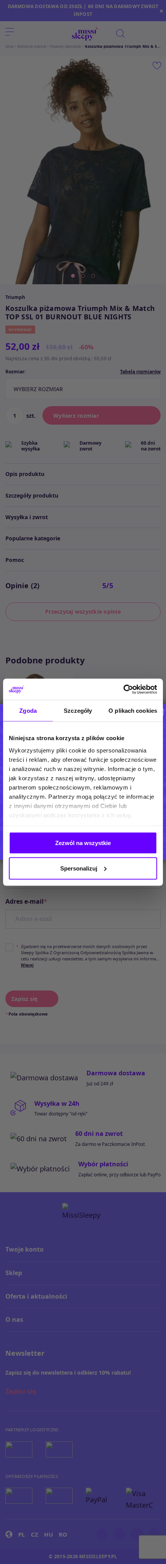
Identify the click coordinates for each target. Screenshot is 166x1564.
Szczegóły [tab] (78, 710)
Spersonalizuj (78, 868)
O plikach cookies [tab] (132, 710)
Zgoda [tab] (28, 710)
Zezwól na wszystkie (83, 843)
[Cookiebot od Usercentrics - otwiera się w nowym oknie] (123, 689)
